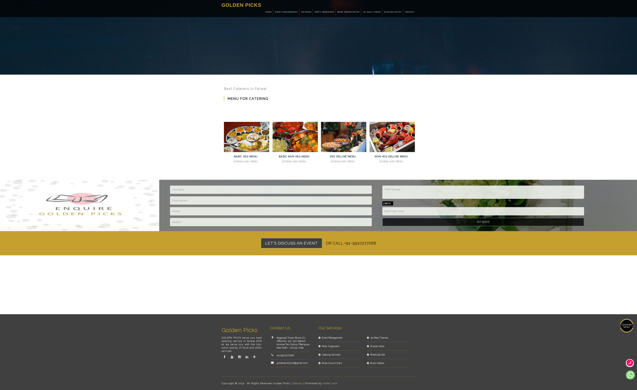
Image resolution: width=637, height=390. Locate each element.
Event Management (286, 12)
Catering (306, 12)
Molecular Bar (377, 354)
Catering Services (331, 354)
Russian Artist (393, 12)
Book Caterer (377, 363)
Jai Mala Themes (379, 337)
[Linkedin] (247, 357)
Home (268, 12)
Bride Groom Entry (348, 12)
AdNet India (330, 383)
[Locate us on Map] (254, 357)
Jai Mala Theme (372, 12)
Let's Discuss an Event (291, 243)
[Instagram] (239, 357)
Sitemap (297, 383)
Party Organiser (324, 12)
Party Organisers (330, 346)
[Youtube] (232, 357)
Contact (410, 12)
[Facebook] (224, 357)
